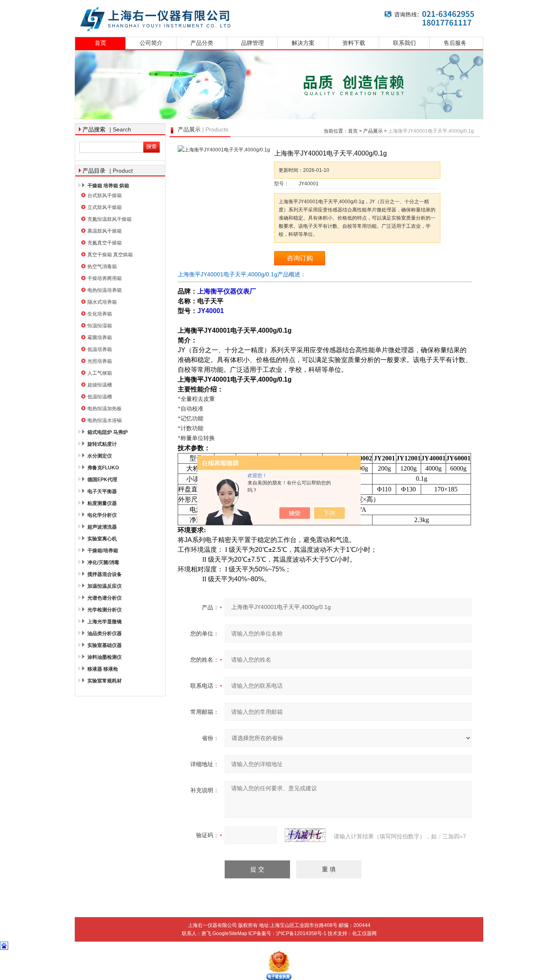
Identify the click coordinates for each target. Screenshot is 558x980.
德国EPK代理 (102, 479)
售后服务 (455, 43)
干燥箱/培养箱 (102, 550)
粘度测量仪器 (102, 503)
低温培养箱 (99, 349)
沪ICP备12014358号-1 (301, 933)
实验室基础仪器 (104, 645)
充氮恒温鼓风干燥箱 (109, 219)
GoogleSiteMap (229, 933)
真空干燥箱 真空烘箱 (110, 255)
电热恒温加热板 (104, 408)
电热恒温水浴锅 (104, 420)
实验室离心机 (102, 539)
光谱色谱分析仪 (104, 598)
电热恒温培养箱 (104, 290)
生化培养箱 (99, 314)
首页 (100, 43)
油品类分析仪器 (104, 633)
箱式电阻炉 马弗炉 (107, 432)
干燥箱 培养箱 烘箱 (108, 186)
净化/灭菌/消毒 (103, 562)
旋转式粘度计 (102, 444)
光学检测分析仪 (104, 610)
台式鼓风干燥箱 (104, 195)
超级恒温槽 (99, 385)
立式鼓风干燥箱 (104, 207)
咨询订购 (300, 258)
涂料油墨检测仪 (104, 657)
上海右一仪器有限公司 (279, 17)
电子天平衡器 (102, 491)
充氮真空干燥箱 (104, 243)
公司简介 (151, 43)
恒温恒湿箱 (99, 326)
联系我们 (404, 43)
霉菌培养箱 (99, 337)
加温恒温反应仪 (104, 586)
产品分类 (201, 43)
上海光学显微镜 (104, 621)
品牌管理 (252, 43)
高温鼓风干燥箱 (104, 231)
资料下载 (353, 43)
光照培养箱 (99, 361)
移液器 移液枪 (102, 669)
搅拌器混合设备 (104, 574)
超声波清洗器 (102, 527)
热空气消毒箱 (102, 266)
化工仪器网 (364, 933)
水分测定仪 (99, 456)
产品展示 (373, 131)
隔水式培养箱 (102, 302)
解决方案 (303, 43)
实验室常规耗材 (104, 681)
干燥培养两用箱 (104, 278)
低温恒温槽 (99, 397)
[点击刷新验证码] (305, 835)
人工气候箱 (99, 373)
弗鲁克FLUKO (103, 468)
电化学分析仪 (102, 515)
